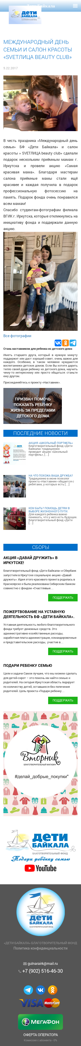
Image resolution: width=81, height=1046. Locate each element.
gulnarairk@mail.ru (43, 963)
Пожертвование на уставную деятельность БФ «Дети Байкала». (38, 614)
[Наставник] (32, 422)
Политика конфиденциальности (41, 948)
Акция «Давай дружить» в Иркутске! (30, 560)
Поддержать (63, 597)
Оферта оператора (40, 1034)
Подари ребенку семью (27, 665)
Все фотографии (17, 335)
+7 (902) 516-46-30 (42, 971)
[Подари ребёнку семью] (40, 872)
